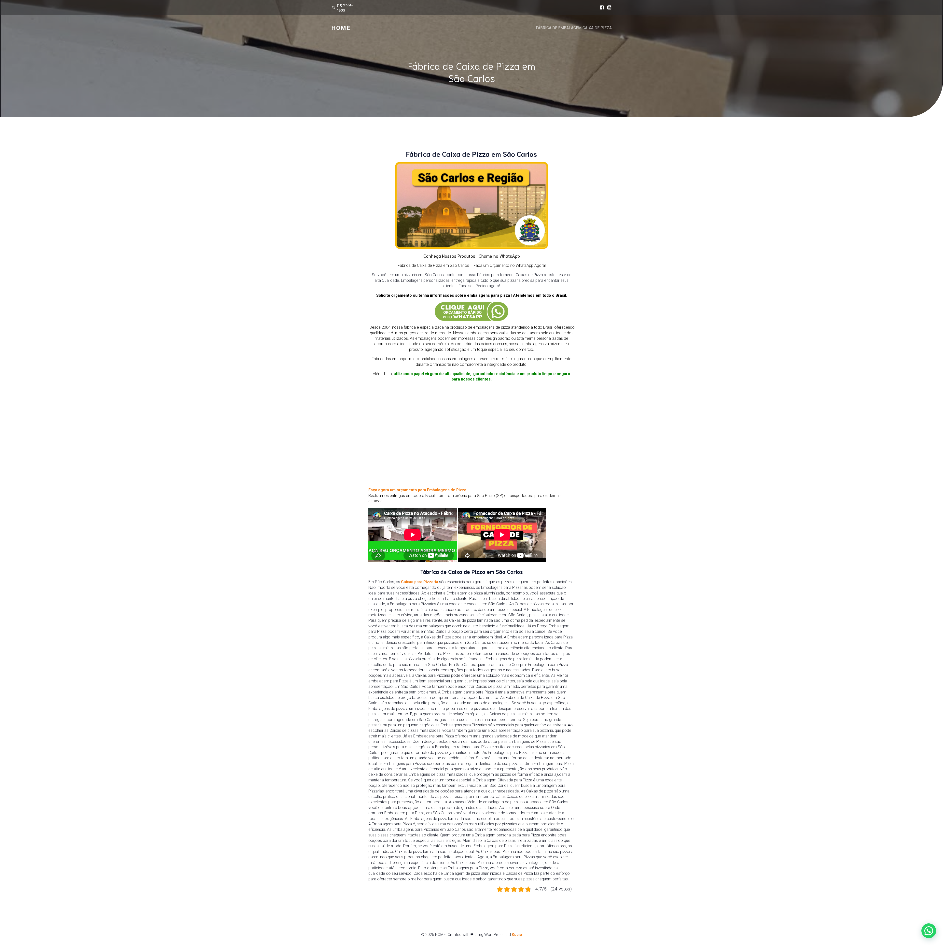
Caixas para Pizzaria (419, 581)
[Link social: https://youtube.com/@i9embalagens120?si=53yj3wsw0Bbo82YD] (608, 7)
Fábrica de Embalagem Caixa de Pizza (574, 28)
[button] (928, 930)
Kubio (517, 934)
